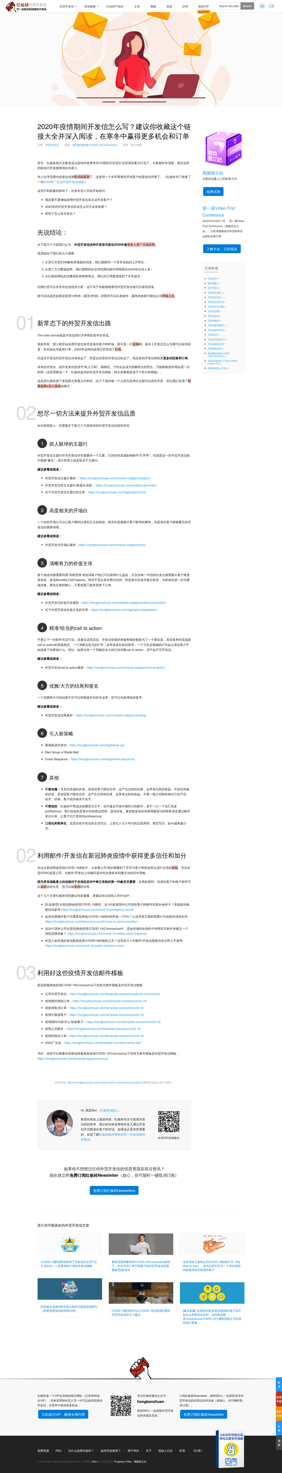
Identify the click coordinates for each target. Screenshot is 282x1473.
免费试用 (213, 191)
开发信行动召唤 (216, 306)
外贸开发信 (52, 145)
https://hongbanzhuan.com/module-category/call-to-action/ (126, 667)
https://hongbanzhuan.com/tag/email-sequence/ (103, 759)
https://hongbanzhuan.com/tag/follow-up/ (97, 745)
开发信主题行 (215, 292)
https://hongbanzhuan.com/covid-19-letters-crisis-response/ (107, 933)
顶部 (279, 1443)
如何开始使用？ (111, 1450)
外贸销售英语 (215, 348)
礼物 (279, 1428)
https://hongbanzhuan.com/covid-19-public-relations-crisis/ (84, 945)
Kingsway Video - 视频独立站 (130, 1461)
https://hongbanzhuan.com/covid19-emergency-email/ (97, 909)
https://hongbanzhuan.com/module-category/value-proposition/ (124, 602)
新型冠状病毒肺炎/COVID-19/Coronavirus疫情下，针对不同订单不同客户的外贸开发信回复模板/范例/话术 (141, 1266)
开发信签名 (213, 316)
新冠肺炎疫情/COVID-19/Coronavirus (95, 145)
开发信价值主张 (216, 302)
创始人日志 (165, 1450)
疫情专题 (279, 1399)
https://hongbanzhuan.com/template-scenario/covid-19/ (110, 1001)
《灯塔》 (197, 1450)
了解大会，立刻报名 (221, 248)
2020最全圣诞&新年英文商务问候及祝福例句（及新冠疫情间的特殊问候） (68, 1308)
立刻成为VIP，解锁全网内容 (63, 1414)
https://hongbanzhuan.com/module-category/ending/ (111, 715)
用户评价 (133, 1450)
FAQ (58, 1450)
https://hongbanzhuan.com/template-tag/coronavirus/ (72, 1058)
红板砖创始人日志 (217, 368)
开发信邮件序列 (216, 329)
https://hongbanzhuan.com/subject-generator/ (126, 485)
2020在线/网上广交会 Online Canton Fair (222, 362)
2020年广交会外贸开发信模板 (64, 182)
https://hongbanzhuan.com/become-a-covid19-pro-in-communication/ (91, 921)
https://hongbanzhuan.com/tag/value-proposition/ (124, 609)
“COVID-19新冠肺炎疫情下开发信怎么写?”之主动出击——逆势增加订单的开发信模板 (68, 1264)
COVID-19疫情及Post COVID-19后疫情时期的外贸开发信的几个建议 (141, 1313)
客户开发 (212, 287)
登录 (262, 6)
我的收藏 (279, 1413)
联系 (182, 1450)
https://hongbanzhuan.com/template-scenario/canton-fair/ (102, 1042)
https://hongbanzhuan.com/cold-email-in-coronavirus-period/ (103, 1082)
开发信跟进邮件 (216, 325)
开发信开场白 (215, 297)
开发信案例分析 (216, 343)
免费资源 (43, 1450)
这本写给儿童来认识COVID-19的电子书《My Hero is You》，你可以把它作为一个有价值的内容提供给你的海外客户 (212, 1266)
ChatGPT (212, 278)
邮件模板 (212, 283)
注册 (271, 6)
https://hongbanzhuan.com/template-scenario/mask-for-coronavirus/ (115, 994)
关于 (149, 1450)
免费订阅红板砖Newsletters (114, 1190)
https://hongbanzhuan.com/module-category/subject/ (115, 478)
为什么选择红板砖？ (81, 1450)
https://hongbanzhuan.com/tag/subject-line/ (117, 492)
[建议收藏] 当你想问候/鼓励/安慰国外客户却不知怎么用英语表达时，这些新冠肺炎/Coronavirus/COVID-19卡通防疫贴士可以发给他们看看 (212, 1317)
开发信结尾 (213, 311)
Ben (94, 1461)
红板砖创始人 (109, 1110)
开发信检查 (213, 320)
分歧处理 (212, 334)
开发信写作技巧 (216, 339)
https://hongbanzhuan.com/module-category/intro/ (112, 545)
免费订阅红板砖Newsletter (203, 1414)
